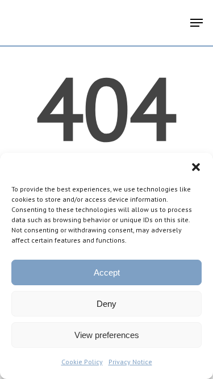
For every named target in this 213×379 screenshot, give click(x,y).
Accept (107, 272)
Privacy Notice (130, 361)
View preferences (106, 335)
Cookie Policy (82, 361)
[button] (196, 167)
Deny (106, 304)
